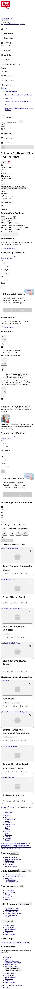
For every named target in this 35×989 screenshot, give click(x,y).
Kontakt (7, 899)
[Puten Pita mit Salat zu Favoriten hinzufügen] (30, 582)
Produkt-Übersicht (10, 880)
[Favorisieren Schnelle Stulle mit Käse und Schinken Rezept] (8, 162)
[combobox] (10, 122)
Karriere (7, 894)
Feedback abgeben (17, 310)
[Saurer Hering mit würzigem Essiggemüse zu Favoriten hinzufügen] (30, 715)
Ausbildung (8, 896)
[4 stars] (25, 534)
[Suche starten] (21, 121)
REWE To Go (9, 927)
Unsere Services (10, 862)
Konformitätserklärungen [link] (12, 968)
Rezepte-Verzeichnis (11, 911)
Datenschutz (8, 957)
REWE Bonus (9, 861)
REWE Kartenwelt (10, 929)
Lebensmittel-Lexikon (11, 910)
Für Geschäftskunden (11, 882)
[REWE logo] (4, 88)
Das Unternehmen (10, 892)
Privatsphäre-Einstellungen (13, 963)
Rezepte (19, 107)
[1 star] (5, 534)
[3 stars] (18, 534)
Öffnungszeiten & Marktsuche (14, 913)
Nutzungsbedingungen (12, 961)
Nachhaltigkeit (9, 890)
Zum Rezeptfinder (9, 248)
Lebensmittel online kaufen (13, 875)
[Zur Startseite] (7, 12)
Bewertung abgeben (7, 540)
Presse (7, 897)
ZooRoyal (8, 932)
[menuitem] (17, 28)
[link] (19, 93)
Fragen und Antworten (12, 908)
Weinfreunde (9, 931)
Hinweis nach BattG (11, 964)
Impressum (8, 959)
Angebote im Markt (11, 857)
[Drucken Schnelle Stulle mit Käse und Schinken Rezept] (3, 162)
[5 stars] (3, 537)
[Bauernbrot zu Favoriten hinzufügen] (30, 683)
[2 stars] (12, 534)
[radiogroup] (17, 535)
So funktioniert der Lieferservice (14, 876)
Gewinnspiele (9, 864)
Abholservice (9, 878)
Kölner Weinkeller (10, 934)
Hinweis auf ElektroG (11, 966)
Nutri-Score (8, 917)
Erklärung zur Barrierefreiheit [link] (13, 970)
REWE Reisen (9, 925)
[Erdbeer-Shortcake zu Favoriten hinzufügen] (30, 780)
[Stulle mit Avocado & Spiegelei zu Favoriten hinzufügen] (30, 611)
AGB (6, 956)
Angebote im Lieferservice (13, 859)
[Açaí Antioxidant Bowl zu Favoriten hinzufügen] (30, 749)
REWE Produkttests (11, 866)
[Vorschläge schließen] (3, 125)
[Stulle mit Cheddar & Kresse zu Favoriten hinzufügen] (30, 646)
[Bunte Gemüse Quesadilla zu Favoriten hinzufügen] (30, 551)
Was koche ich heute (11, 915)
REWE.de (4, 807)
